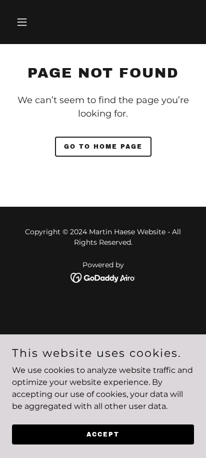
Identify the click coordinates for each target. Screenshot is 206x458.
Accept (103, 433)
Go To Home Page (103, 146)
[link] (103, 277)
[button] (33, 22)
